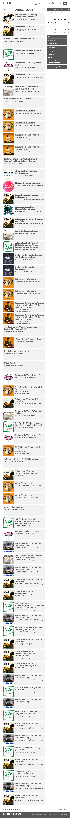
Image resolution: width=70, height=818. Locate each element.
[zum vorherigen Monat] (4, 9)
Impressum (56, 814)
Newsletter (39, 814)
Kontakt (33, 814)
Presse (45, 814)
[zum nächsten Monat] (43, 9)
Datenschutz (63, 814)
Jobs (50, 814)
